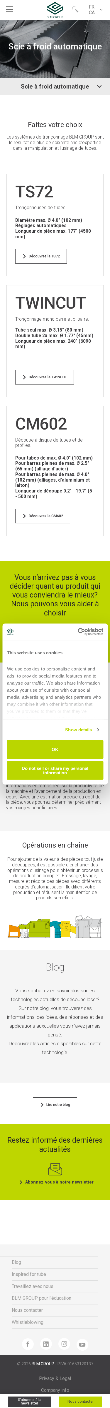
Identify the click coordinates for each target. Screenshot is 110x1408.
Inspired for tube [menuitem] (29, 1274)
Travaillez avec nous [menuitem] (32, 1286)
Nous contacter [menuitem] (27, 1310)
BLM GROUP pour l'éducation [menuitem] (41, 1298)
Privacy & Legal (55, 1378)
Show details (78, 729)
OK (55, 749)
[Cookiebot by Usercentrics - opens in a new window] (78, 632)
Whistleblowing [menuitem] (27, 1322)
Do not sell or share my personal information (55, 770)
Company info (55, 1390)
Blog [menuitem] (16, 1262)
